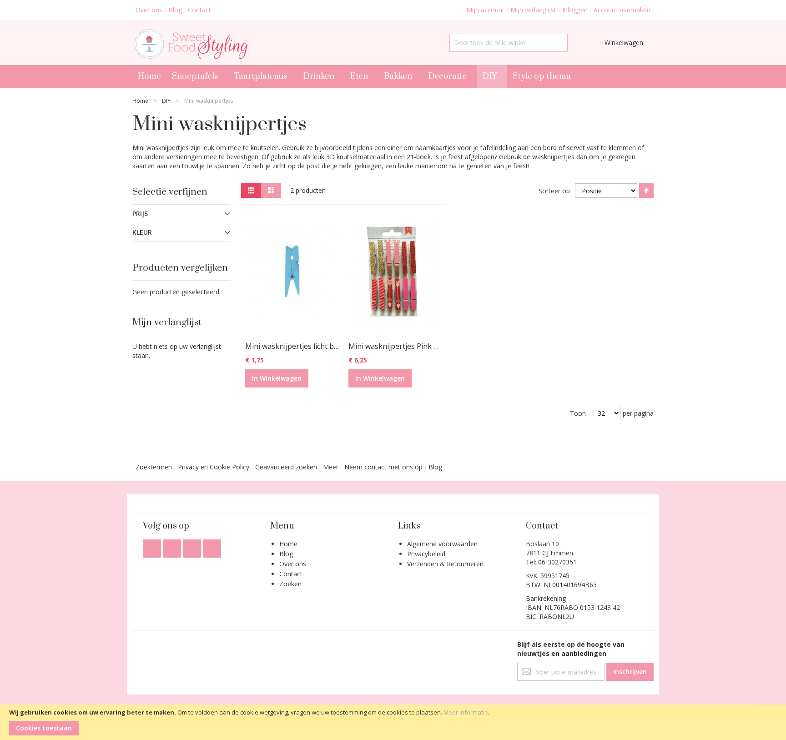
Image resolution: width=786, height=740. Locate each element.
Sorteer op (554, 190)
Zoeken (290, 583)
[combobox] (508, 43)
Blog (175, 9)
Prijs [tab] (140, 213)
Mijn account (485, 9)
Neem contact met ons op (383, 467)
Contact (199, 9)
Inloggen (575, 9)
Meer (330, 467)
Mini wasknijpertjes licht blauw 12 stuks (312, 346)
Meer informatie (465, 712)
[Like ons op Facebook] (153, 546)
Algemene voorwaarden (442, 543)
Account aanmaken (622, 9)
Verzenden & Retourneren (445, 563)
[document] (393, 722)
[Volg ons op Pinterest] (212, 546)
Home (140, 101)
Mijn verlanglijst (533, 9)
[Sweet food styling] (189, 42)
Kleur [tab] (142, 232)
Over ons (149, 9)
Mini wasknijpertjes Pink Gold (398, 346)
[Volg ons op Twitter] (173, 546)
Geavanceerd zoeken (286, 467)
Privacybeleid (426, 553)
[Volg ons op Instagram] (193, 546)
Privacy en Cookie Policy (213, 467)
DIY (166, 101)
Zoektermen (154, 467)
